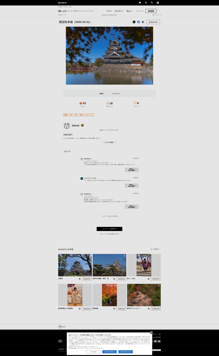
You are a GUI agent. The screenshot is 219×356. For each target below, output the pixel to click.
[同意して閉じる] (151, 332)
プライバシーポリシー (90, 348)
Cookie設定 (93, 351)
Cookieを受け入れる (125, 351)
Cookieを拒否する (109, 351)
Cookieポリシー (86, 346)
